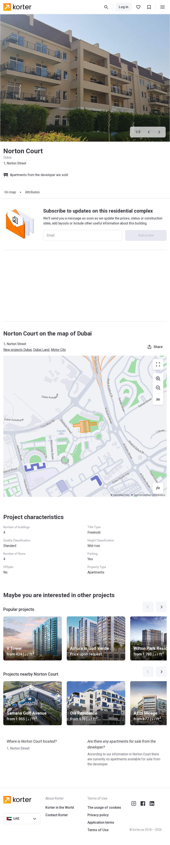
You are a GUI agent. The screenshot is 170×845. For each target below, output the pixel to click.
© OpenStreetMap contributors (148, 495)
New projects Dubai (17, 350)
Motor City (58, 350)
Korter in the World (59, 807)
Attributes (32, 192)
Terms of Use (97, 830)
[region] (85, 426)
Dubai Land (41, 350)
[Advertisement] (85, 286)
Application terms (100, 822)
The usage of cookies (104, 807)
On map (10, 192)
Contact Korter (56, 815)
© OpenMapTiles (119, 495)
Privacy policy (98, 815)
